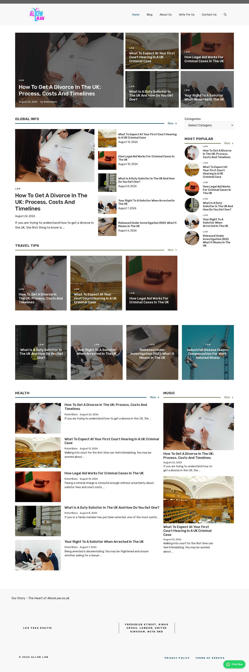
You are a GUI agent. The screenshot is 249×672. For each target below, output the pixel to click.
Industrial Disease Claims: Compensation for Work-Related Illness (208, 354)
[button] (225, 14)
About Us (166, 14)
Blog (149, 14)
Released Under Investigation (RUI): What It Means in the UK (216, 240)
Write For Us (186, 14)
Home (135, 14)
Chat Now (237, 664)
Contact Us (209, 14)
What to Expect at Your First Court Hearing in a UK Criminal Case (152, 57)
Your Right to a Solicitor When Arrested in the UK (204, 97)
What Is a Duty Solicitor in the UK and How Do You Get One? (151, 95)
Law (21, 80)
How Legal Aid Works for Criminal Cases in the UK (204, 59)
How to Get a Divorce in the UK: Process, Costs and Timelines (60, 90)
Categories (193, 119)
